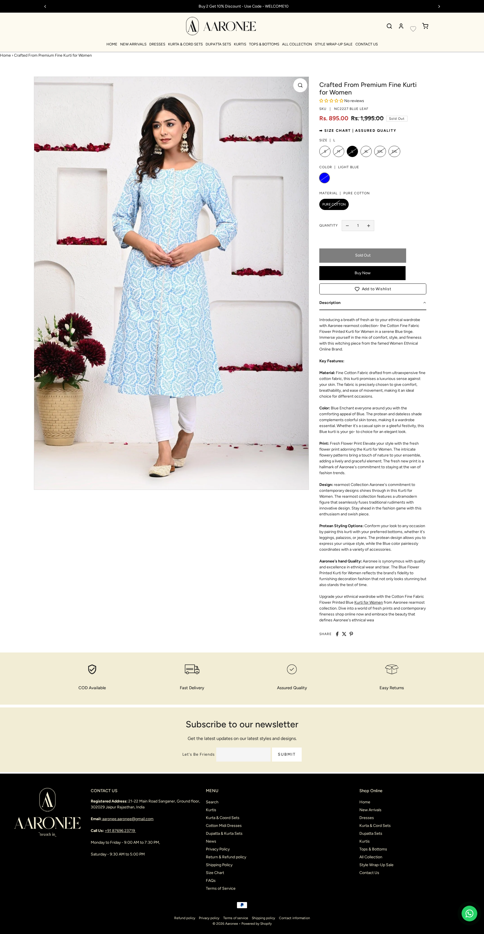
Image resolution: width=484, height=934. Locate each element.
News (211, 841)
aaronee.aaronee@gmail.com (127, 819)
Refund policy (184, 918)
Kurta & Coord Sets (222, 817)
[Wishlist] (413, 29)
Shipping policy (263, 918)
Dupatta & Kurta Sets (224, 833)
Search (212, 802)
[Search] (389, 26)
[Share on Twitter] (344, 634)
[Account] (401, 26)
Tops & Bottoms (264, 44)
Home (111, 44)
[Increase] (368, 225)
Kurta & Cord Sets (185, 44)
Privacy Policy (218, 849)
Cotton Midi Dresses (224, 825)
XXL (380, 151)
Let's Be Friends (198, 754)
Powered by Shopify (256, 924)
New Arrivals (133, 44)
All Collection (297, 44)
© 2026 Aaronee (225, 924)
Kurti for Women (368, 602)
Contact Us (366, 44)
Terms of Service (221, 888)
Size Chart (215, 872)
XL (366, 151)
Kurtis (240, 44)
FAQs (211, 880)
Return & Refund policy (226, 857)
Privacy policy (209, 918)
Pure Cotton (334, 204)
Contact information (294, 918)
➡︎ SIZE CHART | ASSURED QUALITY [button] (357, 130)
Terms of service (235, 918)
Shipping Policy (219, 864)
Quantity (328, 225)
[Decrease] (347, 225)
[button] (372, 288)
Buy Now (363, 273)
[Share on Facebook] (337, 634)
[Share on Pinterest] (351, 634)
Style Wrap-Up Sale (334, 44)
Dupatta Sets (218, 44)
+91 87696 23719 (120, 830)
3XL (394, 151)
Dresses (157, 44)
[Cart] (425, 26)
